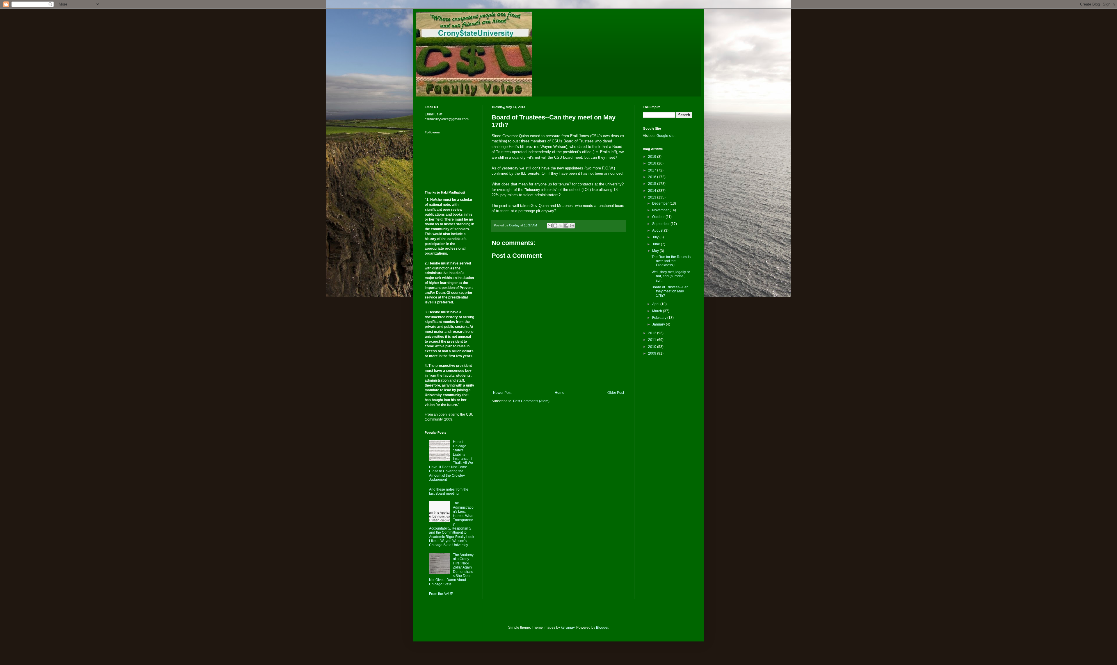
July (655, 237)
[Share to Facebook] (566, 225)
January (659, 324)
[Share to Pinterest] (572, 225)
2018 (652, 163)
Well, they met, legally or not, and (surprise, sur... (671, 276)
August (658, 230)
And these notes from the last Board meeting (448, 491)
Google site (666, 136)
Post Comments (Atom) (531, 401)
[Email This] (550, 225)
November (661, 210)
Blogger (602, 627)
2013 (652, 197)
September (661, 224)
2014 (652, 191)
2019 (652, 157)
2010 (652, 347)
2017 (652, 170)
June (656, 244)
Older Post (615, 393)
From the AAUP (441, 594)
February (659, 318)
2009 (652, 353)
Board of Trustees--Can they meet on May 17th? (670, 291)
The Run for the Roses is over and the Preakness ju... (671, 261)
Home (559, 393)
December (661, 203)
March (657, 311)
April (656, 304)
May (656, 251)
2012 (652, 333)
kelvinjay (567, 627)
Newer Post (502, 393)
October (659, 217)
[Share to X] (561, 225)
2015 (652, 184)
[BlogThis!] (555, 225)
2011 (652, 340)
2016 (652, 177)
